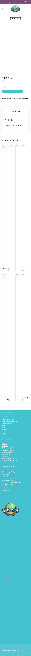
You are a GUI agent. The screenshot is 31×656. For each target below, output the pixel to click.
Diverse (4, 433)
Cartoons (4, 431)
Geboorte (4, 444)
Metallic (4, 429)
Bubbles (4, 456)
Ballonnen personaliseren (10, 460)
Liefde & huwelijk (7, 448)
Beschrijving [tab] (16, 112)
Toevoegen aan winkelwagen (12, 91)
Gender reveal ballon (8, 419)
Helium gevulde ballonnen (10, 421)
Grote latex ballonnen (8, 450)
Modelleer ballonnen (8, 452)
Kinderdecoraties (23, 98)
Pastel (3, 425)
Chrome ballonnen (7, 423)
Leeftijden (5, 446)
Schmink (4, 417)
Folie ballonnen (6, 454)
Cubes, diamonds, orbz (9, 458)
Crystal (4, 427)
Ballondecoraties (13, 98)
